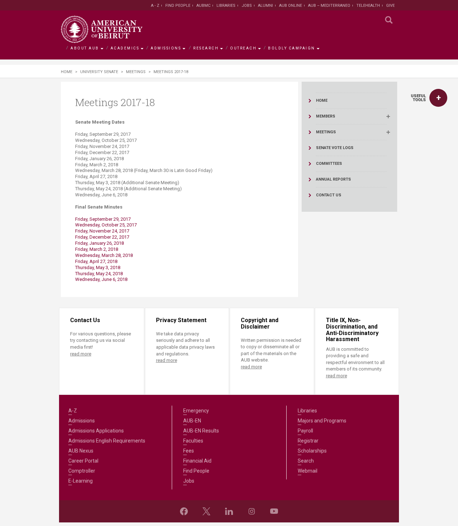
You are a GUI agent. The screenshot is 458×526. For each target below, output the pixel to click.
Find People (177, 5)
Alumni (265, 5)
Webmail (307, 471)
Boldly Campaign (291, 48)
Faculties (193, 441)
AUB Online (290, 5)
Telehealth (368, 5)
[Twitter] (206, 511)
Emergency (196, 410)
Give (390, 5)
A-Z (72, 410)
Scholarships (312, 451)
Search (306, 461)
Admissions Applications (96, 431)
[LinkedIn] (229, 511)
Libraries (225, 5)
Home (66, 72)
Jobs (247, 5)
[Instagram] (251, 511)
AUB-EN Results (201, 431)
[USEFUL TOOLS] (438, 97)
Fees (188, 451)
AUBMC (203, 5)
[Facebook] (184, 511)
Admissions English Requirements (106, 441)
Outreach (243, 48)
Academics (125, 48)
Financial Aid (197, 461)
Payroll (305, 431)
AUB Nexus (80, 451)
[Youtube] (274, 511)
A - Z (155, 5)
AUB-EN (192, 421)
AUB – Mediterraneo (329, 5)
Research (206, 48)
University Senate (99, 72)
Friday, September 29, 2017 (103, 219)
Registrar (308, 441)
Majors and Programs (322, 421)
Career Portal (83, 461)
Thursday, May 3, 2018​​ (97, 267)
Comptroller (81, 471)
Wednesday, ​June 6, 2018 (101, 279)
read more (80, 354)
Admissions (166, 48)
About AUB (84, 48)
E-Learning (80, 481)
